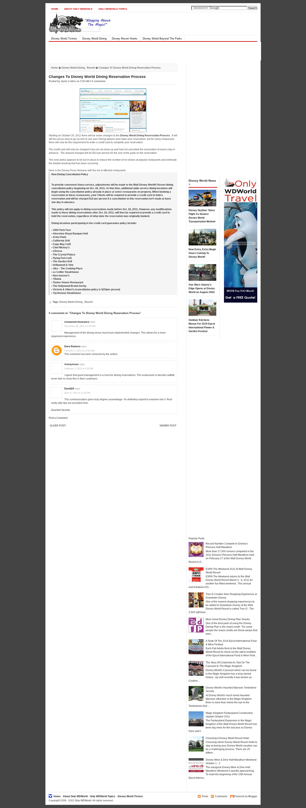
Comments (221, 796)
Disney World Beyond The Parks (162, 38)
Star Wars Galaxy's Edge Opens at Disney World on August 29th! (202, 288)
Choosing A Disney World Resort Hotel (227, 738)
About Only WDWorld (78, 9)
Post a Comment (58, 417)
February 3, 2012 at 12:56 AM (79, 350)
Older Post (58, 425)
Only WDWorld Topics (112, 9)
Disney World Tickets (64, 38)
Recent (91, 67)
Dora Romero (72, 346)
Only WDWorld (83, 800)
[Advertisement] (149, 51)
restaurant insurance (76, 321)
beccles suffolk (166, 375)
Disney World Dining (94, 38)
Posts (205, 796)
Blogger (252, 796)
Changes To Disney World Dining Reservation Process (97, 77)
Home (54, 9)
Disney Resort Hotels (124, 38)
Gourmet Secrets (60, 410)
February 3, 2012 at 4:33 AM (78, 368)
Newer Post (168, 425)
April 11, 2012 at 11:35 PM (77, 393)
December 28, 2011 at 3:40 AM (79, 326)
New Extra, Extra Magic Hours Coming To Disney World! (202, 253)
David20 (69, 388)
